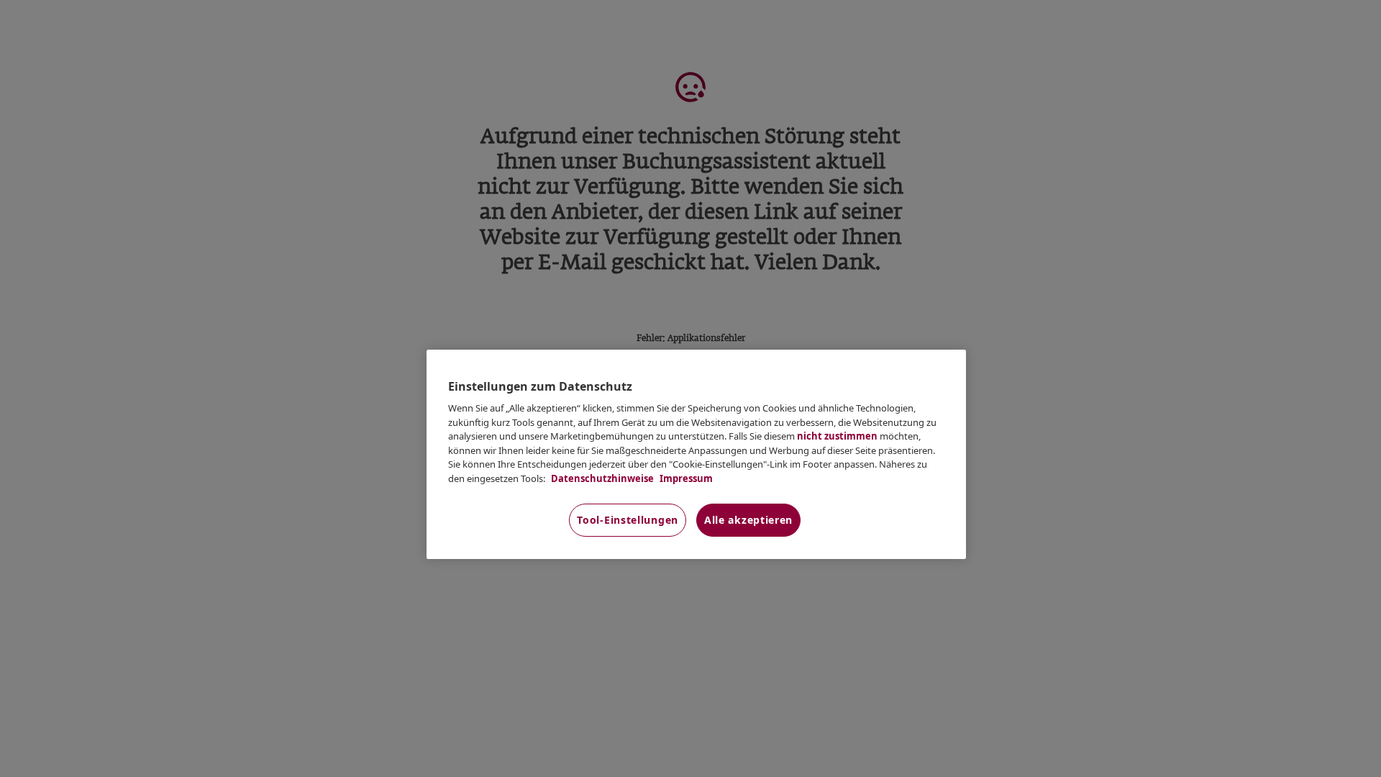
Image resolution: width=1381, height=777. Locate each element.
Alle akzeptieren (748, 520)
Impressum (685, 478)
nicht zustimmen (837, 436)
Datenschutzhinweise (601, 478)
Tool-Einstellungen (627, 520)
